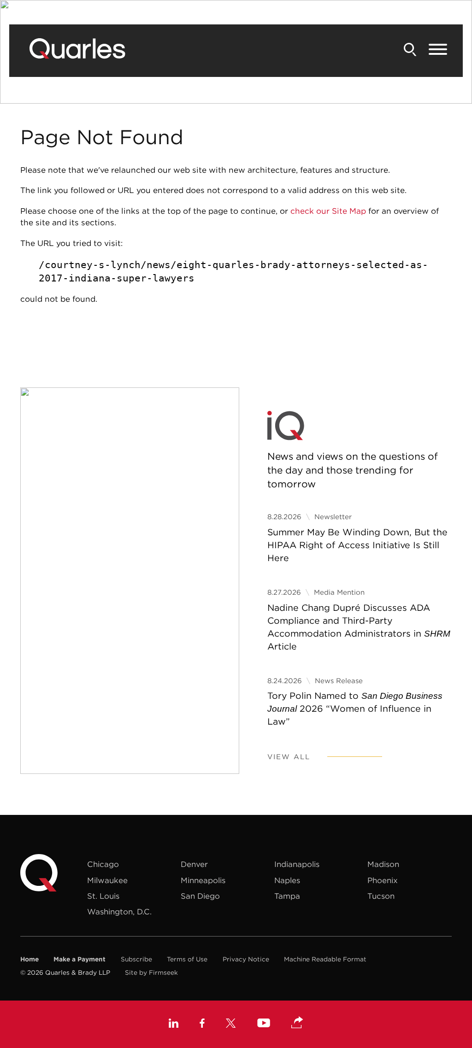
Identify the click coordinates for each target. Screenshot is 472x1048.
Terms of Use (187, 959)
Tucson (381, 896)
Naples (287, 880)
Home (29, 959)
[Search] (410, 49)
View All (288, 756)
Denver (194, 864)
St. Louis (103, 896)
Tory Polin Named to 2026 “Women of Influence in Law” (354, 708)
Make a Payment (79, 959)
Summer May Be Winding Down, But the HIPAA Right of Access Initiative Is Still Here (357, 545)
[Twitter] (231, 1024)
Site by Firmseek (151, 972)
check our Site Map (328, 211)
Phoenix (382, 880)
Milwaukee (107, 880)
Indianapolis (296, 864)
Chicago (103, 864)
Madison (383, 864)
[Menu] (438, 50)
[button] (297, 1023)
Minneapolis (203, 880)
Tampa (287, 896)
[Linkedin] (173, 1024)
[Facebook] (202, 1024)
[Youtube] (263, 1024)
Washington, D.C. (119, 912)
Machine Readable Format (325, 959)
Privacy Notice (246, 959)
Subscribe (136, 959)
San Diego (200, 896)
